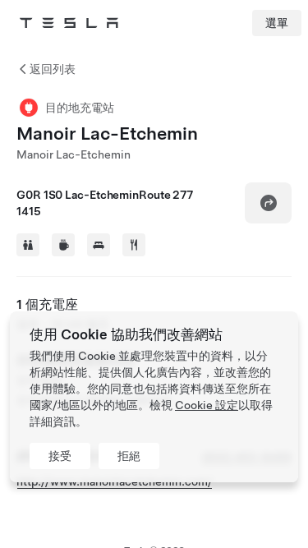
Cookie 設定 (206, 405)
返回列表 (53, 69)
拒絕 (128, 456)
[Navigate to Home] (69, 23)
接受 (59, 456)
